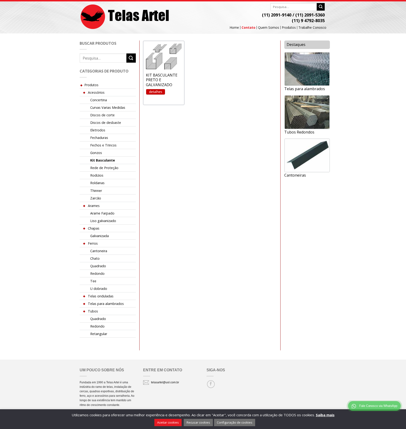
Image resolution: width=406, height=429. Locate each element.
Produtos (289, 27)
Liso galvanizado (103, 221)
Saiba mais (325, 415)
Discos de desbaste (105, 122)
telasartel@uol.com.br (165, 382)
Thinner (96, 190)
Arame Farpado (102, 213)
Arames (94, 205)
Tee (93, 281)
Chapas (93, 228)
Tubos (93, 311)
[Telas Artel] (125, 17)
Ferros (93, 243)
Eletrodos (97, 130)
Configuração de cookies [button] (234, 422)
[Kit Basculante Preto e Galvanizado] (164, 56)
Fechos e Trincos (103, 145)
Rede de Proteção (104, 168)
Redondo (97, 273)
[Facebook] (211, 384)
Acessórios (96, 92)
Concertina (98, 100)
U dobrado (98, 288)
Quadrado (98, 266)
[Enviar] (321, 7)
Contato (248, 27)
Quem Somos (268, 27)
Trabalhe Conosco (312, 27)
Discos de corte (102, 115)
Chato (95, 258)
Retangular (98, 334)
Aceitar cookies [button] (168, 422)
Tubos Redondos (299, 132)
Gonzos (96, 152)
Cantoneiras (295, 175)
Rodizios (96, 175)
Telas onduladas (100, 296)
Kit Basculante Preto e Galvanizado (161, 80)
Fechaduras (99, 137)
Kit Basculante (102, 160)
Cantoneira (98, 251)
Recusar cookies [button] (198, 422)
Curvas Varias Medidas (107, 107)
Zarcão (95, 198)
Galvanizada (99, 236)
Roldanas (97, 183)
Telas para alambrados (106, 303)
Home (234, 27)
